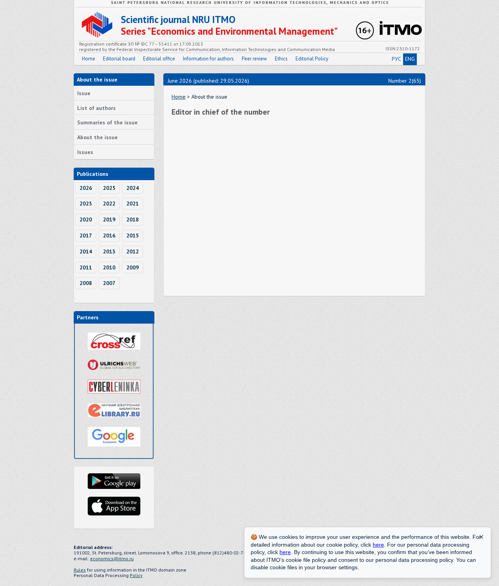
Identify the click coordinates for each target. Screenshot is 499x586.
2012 (132, 251)
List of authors (96, 108)
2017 (86, 235)
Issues (85, 152)
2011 (86, 267)
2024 (132, 187)
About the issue (97, 137)
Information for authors (208, 58)
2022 (109, 203)
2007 (109, 283)
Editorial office (159, 58)
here (378, 545)
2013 (109, 251)
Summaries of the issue (107, 122)
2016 (109, 235)
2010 (109, 267)
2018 (132, 219)
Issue (83, 93)
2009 (132, 267)
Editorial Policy (312, 58)
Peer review (254, 58)
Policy (136, 575)
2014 (86, 251)
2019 (109, 219)
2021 (132, 203)
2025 (109, 187)
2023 (86, 203)
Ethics (281, 58)
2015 (132, 235)
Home (88, 58)
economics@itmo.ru (112, 558)
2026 (86, 187)
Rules (80, 570)
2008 (86, 283)
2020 (86, 219)
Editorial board (119, 58)
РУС (396, 58)
